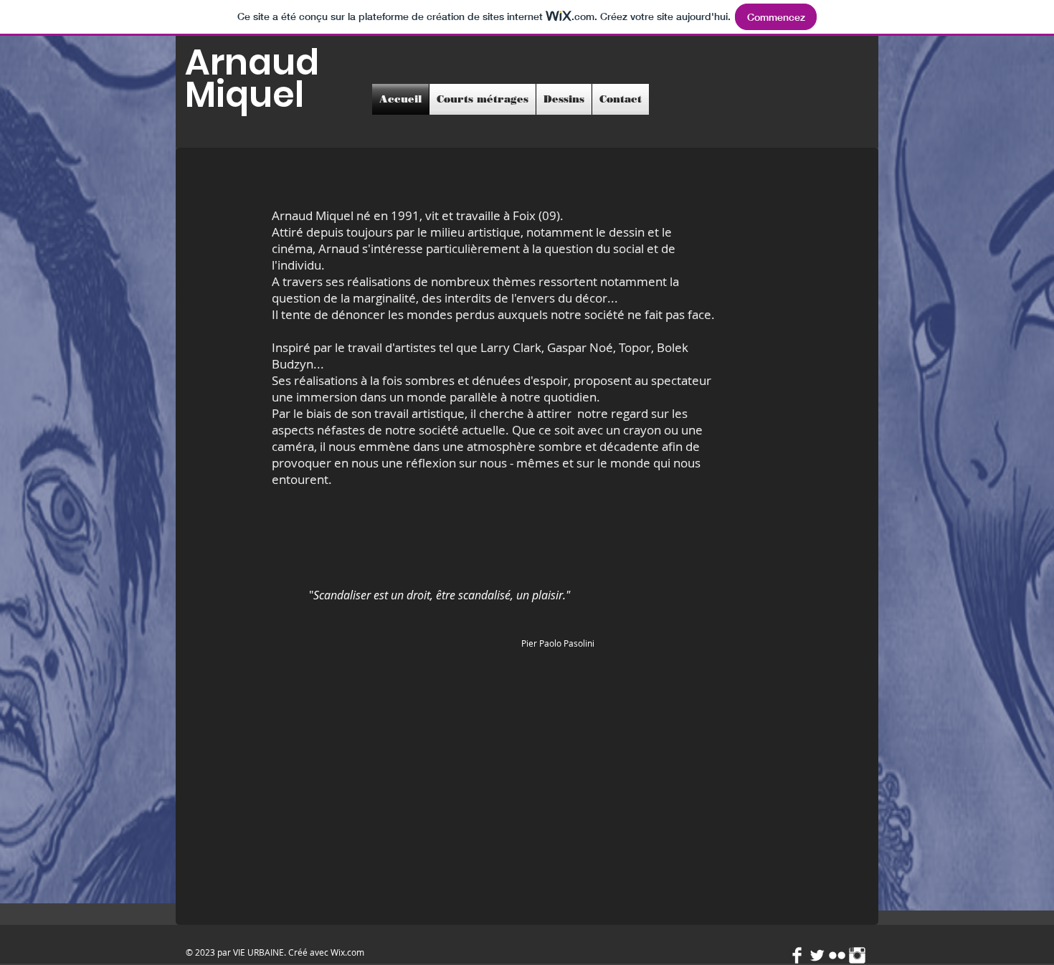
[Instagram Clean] (857, 955)
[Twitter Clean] (817, 955)
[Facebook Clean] (797, 955)
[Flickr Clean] (837, 955)
